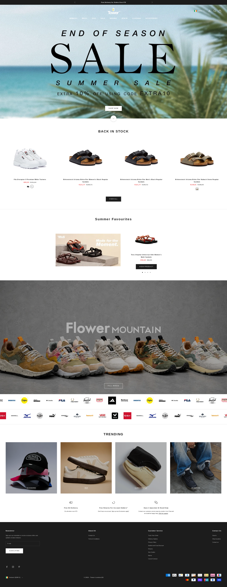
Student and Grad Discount (156, 545)
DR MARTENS (195, 488)
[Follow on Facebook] (7, 567)
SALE (103, 18)
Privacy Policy (152, 542)
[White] (32, 186)
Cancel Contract (152, 559)
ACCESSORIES (151, 18)
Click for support (163, 513)
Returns (150, 549)
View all (113, 199)
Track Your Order (153, 535)
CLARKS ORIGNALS (141, 488)
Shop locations (216, 539)
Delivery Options (153, 539)
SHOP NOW (113, 108)
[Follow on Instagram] (13, 567)
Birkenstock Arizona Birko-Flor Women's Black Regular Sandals (85, 181)
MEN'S (84, 18)
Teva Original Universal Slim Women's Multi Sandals (146, 256)
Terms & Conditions (94, 539)
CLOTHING (136, 18)
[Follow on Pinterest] (19, 567)
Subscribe (14, 551)
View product (146, 266)
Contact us (215, 542)
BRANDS (113, 18)
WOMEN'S (73, 18)
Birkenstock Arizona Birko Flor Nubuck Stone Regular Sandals (197, 181)
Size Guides (151, 552)
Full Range (113, 386)
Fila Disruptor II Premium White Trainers (30, 179)
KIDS (94, 18)
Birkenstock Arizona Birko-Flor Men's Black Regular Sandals (141, 181)
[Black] (28, 186)
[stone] (197, 189)
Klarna (150, 555)
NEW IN (125, 18)
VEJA (86, 488)
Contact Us (91, 535)
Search (214, 535)
